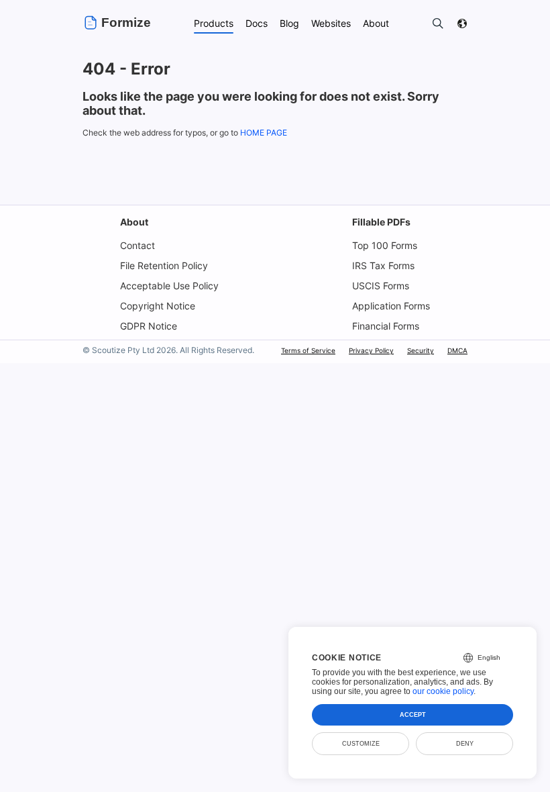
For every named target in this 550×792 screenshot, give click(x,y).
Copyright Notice (157, 305)
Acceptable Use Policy (169, 285)
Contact (137, 245)
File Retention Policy (164, 265)
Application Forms (391, 305)
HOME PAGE (263, 133)
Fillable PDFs (381, 222)
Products (213, 23)
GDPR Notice (148, 326)
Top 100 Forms (384, 245)
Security (420, 350)
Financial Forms (385, 326)
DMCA (457, 350)
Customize (361, 743)
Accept (413, 714)
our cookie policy (443, 691)
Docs (256, 23)
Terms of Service (308, 350)
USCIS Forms (380, 285)
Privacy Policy (371, 350)
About (134, 222)
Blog (289, 23)
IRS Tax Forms (383, 265)
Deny (465, 743)
